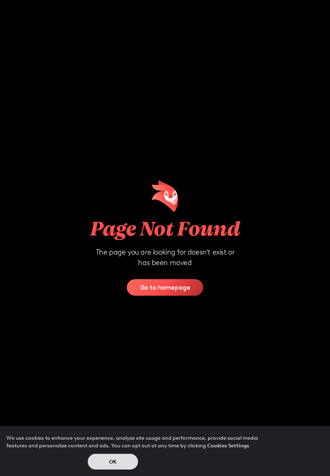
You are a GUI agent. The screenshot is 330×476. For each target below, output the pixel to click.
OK (113, 462)
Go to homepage (165, 287)
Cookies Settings (228, 446)
